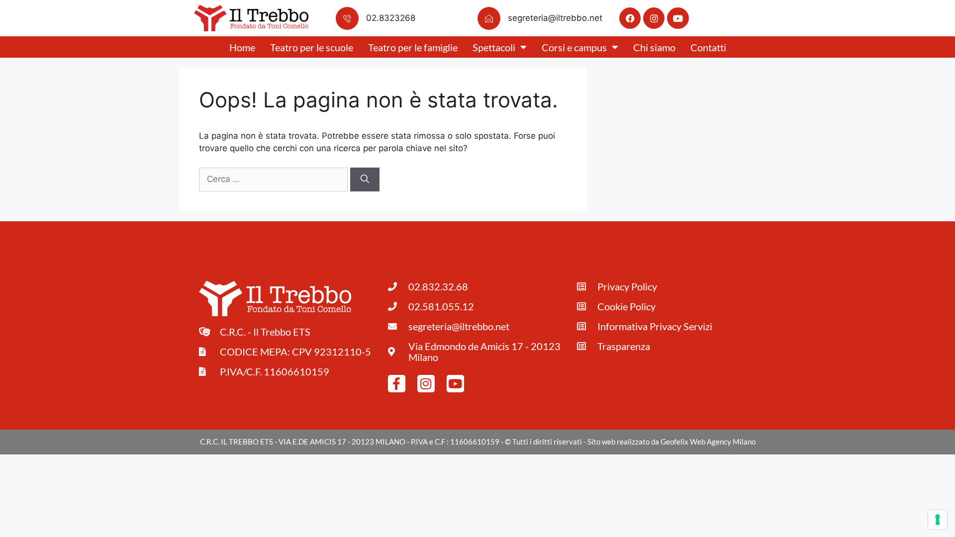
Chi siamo (654, 47)
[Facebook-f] (396, 383)
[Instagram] (654, 18)
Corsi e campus (574, 47)
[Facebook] (630, 18)
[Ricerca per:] (274, 179)
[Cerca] (365, 179)
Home (242, 47)
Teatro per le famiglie (413, 47)
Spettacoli (494, 47)
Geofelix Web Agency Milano (708, 441)
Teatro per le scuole (311, 47)
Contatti (708, 47)
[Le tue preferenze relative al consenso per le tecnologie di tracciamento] (937, 519)
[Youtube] (677, 18)
